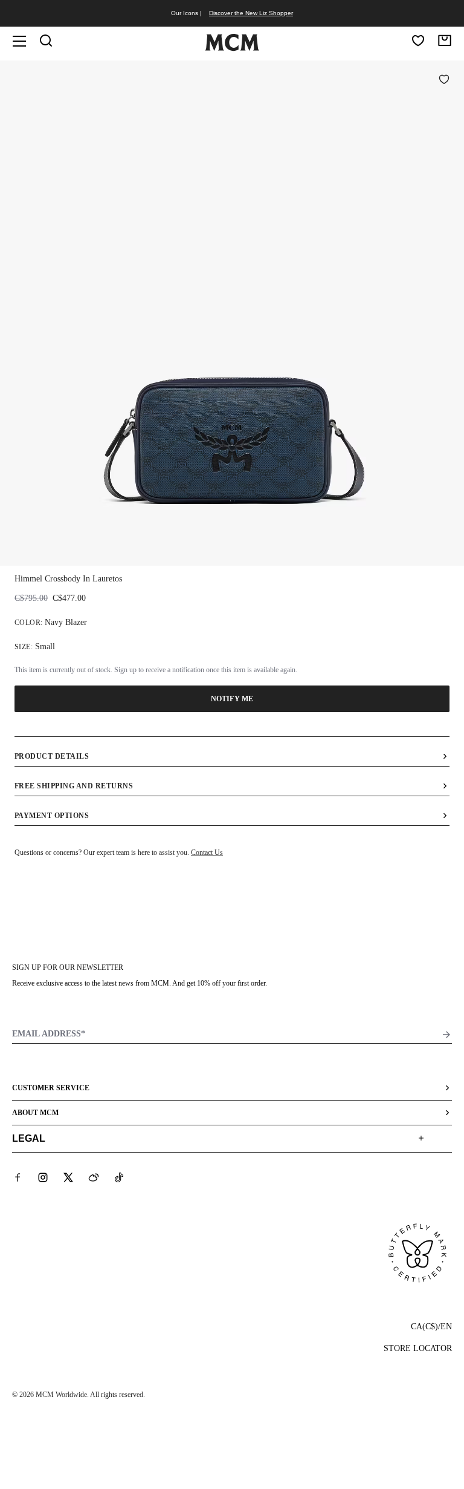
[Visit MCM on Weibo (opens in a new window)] (93, 1177)
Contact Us (207, 852)
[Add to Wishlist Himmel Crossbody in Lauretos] (444, 80)
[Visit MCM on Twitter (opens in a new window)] (68, 1177)
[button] (232, 312)
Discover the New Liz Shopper (251, 13)
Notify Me (232, 699)
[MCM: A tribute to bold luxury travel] (232, 48)
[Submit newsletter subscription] (446, 1034)
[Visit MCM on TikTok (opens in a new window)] (119, 1177)
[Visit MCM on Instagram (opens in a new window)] (42, 1177)
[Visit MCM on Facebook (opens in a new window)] (17, 1177)
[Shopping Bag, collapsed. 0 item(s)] (444, 40)
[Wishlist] (418, 40)
